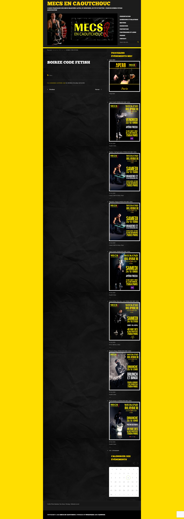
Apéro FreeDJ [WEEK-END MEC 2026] (119, 102)
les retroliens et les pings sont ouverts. (75, 83)
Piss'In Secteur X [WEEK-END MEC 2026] (120, 401)
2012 (60, 50)
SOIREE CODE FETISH (68, 62)
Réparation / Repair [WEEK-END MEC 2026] (120, 202)
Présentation (125, 16)
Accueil (55, 50)
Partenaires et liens (128, 32)
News (51, 75)
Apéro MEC (112, 60)
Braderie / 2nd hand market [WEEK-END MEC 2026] (122, 152)
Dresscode (124, 26)
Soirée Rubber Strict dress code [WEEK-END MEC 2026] (124, 301)
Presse (122, 35)
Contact (123, 38)
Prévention (124, 29)
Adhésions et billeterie (129, 19)
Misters (123, 23)
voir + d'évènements (114, 450)
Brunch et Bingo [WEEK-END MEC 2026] (120, 351)
